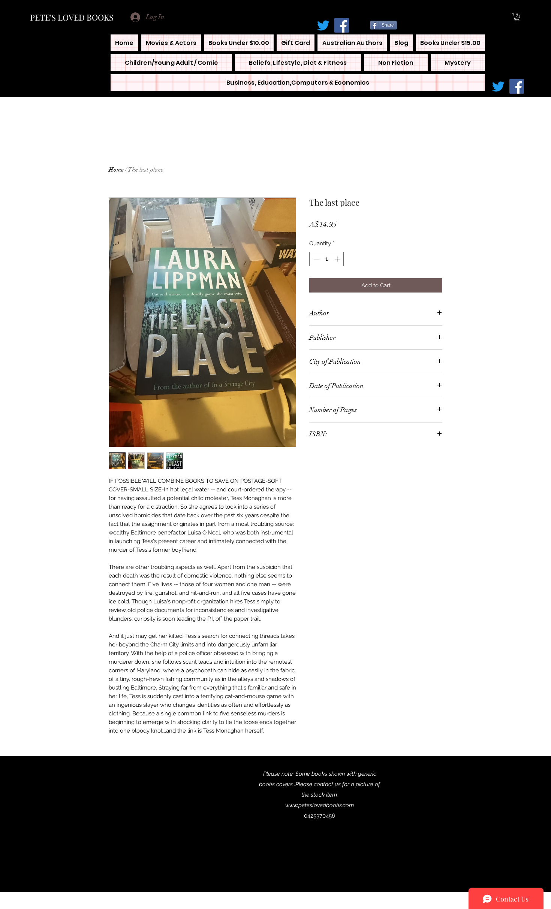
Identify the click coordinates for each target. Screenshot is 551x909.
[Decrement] (315, 259)
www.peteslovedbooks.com (319, 805)
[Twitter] (323, 25)
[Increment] (338, 259)
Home (116, 169)
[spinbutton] (326, 259)
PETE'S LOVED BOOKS (72, 17)
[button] (516, 17)
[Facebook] (341, 25)
